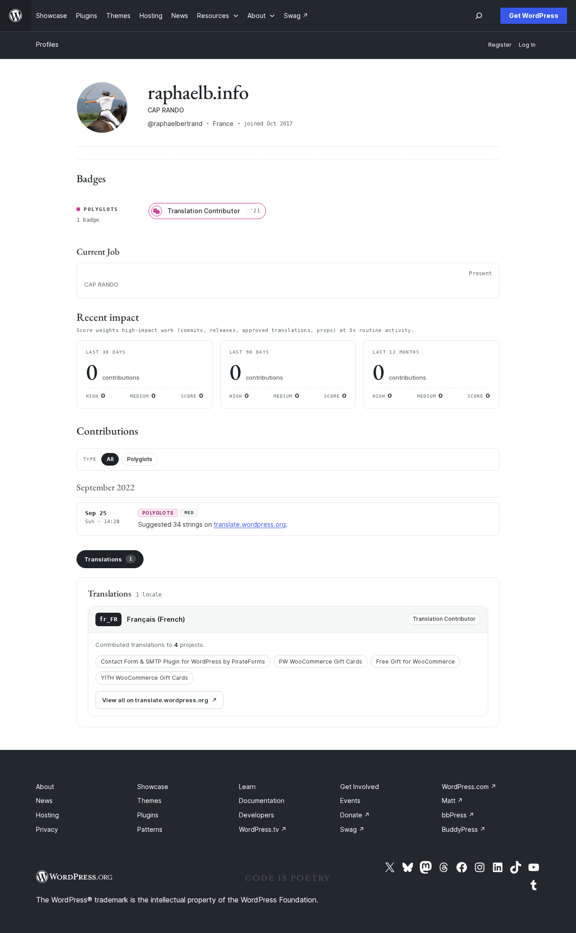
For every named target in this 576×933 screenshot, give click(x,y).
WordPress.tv (263, 829)
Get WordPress (533, 15)
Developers (256, 815)
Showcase (152, 786)
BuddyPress (464, 829)
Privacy (47, 829)
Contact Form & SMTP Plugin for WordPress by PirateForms (183, 661)
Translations (108, 559)
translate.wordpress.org (250, 524)
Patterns (149, 829)
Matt (452, 800)
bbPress (458, 815)
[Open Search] (478, 15)
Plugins (147, 815)
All (110, 459)
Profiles (47, 44)
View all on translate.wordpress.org (155, 700)
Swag (352, 829)
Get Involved (359, 786)
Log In (527, 44)
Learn (247, 786)
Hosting (47, 815)
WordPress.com (469, 786)
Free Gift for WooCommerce (415, 661)
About (45, 786)
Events (350, 800)
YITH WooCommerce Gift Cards (144, 677)
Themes (149, 800)
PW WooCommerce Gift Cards (320, 661)
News (44, 800)
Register (500, 44)
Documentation (261, 800)
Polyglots (139, 459)
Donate (355, 815)
